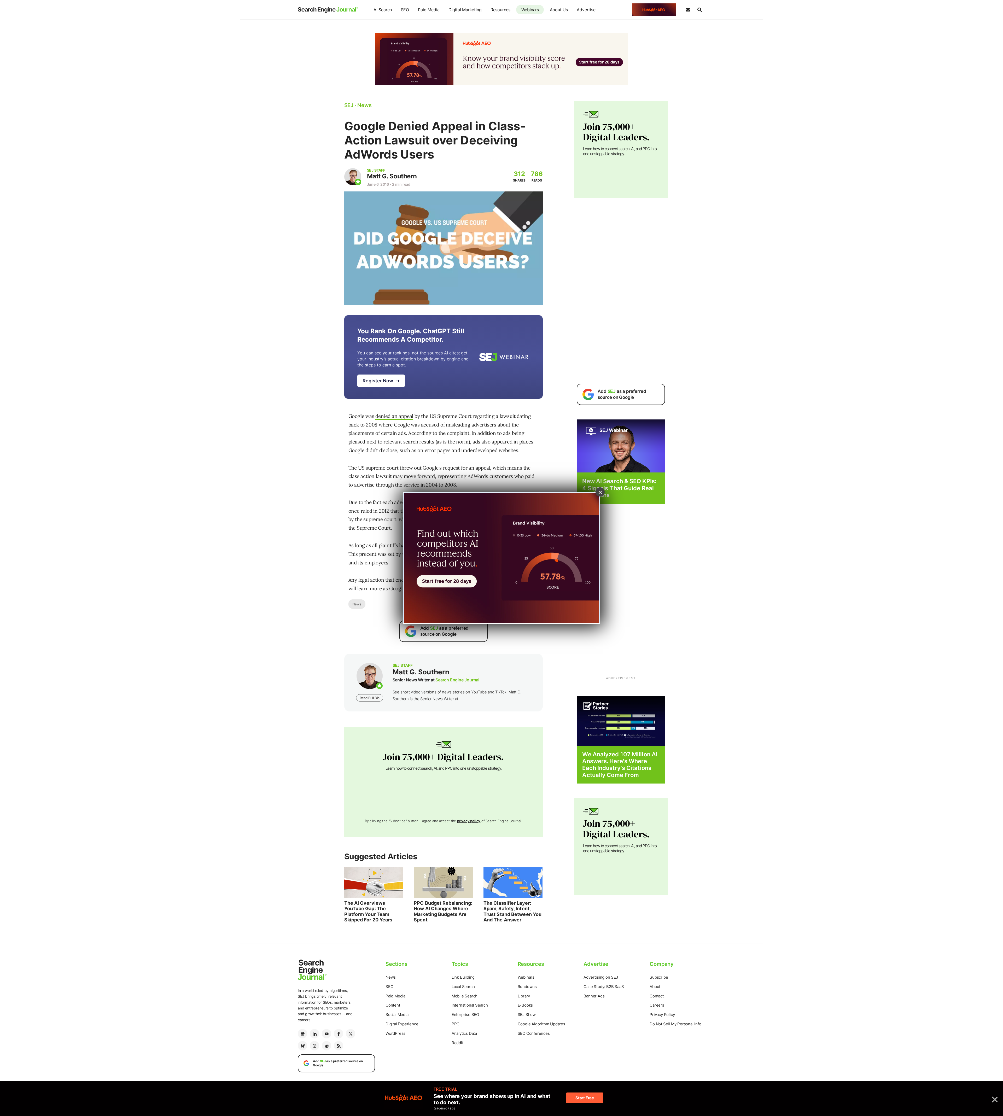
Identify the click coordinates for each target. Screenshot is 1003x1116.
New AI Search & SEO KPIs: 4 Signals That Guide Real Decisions (619, 488)
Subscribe (659, 977)
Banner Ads (594, 996)
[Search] (699, 10)
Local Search (463, 986)
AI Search (383, 9)
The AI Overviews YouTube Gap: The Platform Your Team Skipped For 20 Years (368, 911)
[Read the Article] (374, 882)
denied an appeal (394, 416)
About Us (559, 9)
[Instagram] (314, 1045)
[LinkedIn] (314, 1033)
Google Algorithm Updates (541, 1023)
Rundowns (527, 986)
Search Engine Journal (457, 679)
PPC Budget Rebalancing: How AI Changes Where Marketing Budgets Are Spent (443, 911)
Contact (657, 996)
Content (393, 1005)
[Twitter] (350, 1033)
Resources (500, 9)
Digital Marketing (465, 9)
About (655, 986)
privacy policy (468, 821)
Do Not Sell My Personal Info (675, 1023)
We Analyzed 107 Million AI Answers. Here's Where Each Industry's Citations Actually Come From (619, 764)
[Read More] (621, 720)
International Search (470, 1005)
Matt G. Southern (392, 176)
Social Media (397, 1014)
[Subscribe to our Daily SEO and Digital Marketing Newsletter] (688, 10)
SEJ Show (527, 1014)
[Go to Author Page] (352, 176)
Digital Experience (402, 1023)
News (356, 604)
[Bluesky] (302, 1045)
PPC (455, 1023)
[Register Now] (621, 446)
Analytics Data (464, 1033)
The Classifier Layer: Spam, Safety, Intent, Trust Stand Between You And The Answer (512, 911)
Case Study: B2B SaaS (604, 986)
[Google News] (302, 1033)
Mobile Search (464, 996)
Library (524, 996)
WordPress (395, 1033)
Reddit (457, 1042)
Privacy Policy (662, 1014)
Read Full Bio (370, 698)
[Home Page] (328, 10)
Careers (657, 1005)
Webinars (530, 9)
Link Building (463, 977)
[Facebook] (338, 1033)
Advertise (586, 9)
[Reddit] (326, 1045)
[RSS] (338, 1045)
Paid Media (428, 9)
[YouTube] (326, 1033)
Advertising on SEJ (601, 977)
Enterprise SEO (465, 1014)
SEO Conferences (534, 1033)
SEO (405, 9)
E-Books (525, 1005)
